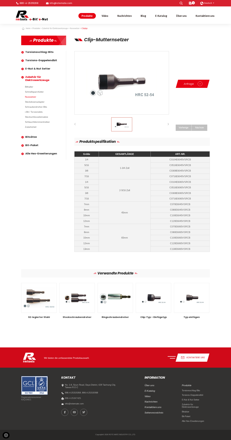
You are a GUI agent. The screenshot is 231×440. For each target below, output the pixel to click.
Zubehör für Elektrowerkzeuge (55, 28)
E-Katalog (161, 15)
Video (105, 15)
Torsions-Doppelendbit (41, 60)
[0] (190, 3)
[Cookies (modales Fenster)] (6, 435)
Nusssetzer (75, 28)
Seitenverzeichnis (154, 412)
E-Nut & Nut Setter (37, 68)
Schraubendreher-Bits (36, 107)
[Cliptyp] (121, 82)
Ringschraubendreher (115, 302)
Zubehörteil (30, 127)
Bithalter (29, 87)
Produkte (87, 15)
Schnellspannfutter (34, 92)
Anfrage (192, 84)
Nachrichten (124, 15)
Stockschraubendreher (77, 302)
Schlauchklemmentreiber (37, 122)
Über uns (181, 15)
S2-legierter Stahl (39, 302)
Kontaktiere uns (205, 15)
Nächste (199, 127)
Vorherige (183, 127)
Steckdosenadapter (34, 102)
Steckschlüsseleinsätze (36, 117)
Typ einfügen (191, 302)
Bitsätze (31, 137)
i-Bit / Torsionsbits (34, 112)
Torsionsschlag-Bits (39, 52)
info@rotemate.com (61, 3)
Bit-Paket (31, 145)
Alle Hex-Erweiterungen (41, 153)
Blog (143, 15)
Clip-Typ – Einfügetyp (153, 302)
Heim (28, 28)
